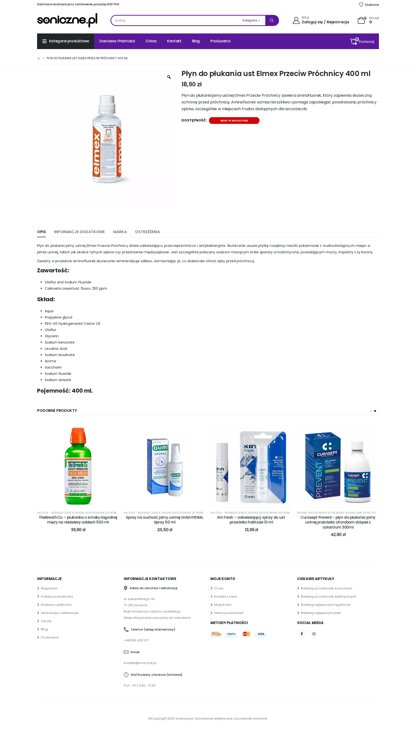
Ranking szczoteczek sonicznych (326, 588)
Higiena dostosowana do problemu (98, 513)
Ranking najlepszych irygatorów (326, 604)
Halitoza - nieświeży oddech (55, 513)
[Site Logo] (67, 20)
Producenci (220, 41)
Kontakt (174, 41)
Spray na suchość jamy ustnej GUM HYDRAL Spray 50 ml (164, 520)
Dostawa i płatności (117, 41)
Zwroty (46, 621)
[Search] (271, 20)
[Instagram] (313, 633)
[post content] (78, 467)
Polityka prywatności (57, 596)
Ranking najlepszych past (321, 613)
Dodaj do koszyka (80, 502)
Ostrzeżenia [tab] (147, 232)
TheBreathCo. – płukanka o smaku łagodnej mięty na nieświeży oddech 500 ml (78, 520)
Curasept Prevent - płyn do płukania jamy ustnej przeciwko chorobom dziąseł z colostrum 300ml (338, 522)
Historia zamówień (228, 613)
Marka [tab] (120, 232)
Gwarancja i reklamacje (59, 613)
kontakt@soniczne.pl (140, 663)
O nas (151, 41)
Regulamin (49, 588)
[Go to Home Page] (38, 58)
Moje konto (223, 604)
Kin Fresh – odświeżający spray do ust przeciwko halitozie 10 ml (251, 520)
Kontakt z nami (225, 596)
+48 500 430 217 (136, 640)
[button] (371, 411)
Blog (196, 41)
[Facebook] (301, 633)
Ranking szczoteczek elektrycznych (328, 596)
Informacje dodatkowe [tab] (79, 232)
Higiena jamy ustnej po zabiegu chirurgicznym (376, 513)
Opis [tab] (41, 232)
